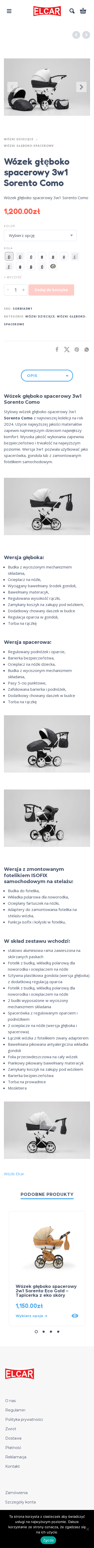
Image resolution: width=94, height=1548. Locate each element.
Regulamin (15, 1410)
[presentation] (12, 87)
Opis (32, 375)
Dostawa (13, 1438)
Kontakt (12, 1466)
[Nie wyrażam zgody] (87, 1529)
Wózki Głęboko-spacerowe (29, 146)
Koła (8, 248)
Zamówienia (16, 1492)
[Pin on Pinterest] (75, 349)
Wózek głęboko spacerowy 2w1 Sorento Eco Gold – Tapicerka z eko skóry (46, 1291)
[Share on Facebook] (55, 349)
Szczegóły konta (20, 1502)
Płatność (13, 1447)
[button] (9, 10)
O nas (10, 1400)
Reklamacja (15, 1457)
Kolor (9, 226)
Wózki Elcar (14, 1173)
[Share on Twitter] (65, 349)
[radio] (9, 256)
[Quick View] (75, 1315)
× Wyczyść (13, 277)
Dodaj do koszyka (51, 289)
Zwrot (10, 1429)
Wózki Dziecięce (18, 139)
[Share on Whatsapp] (85, 349)
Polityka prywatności (24, 1419)
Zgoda (48, 1540)
